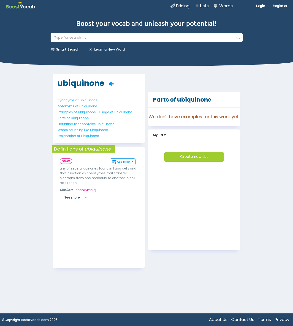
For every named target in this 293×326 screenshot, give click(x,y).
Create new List (194, 156)
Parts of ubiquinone (73, 118)
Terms (264, 319)
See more (72, 197)
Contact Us (242, 319)
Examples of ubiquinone (77, 112)
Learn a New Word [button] (109, 49)
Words (226, 6)
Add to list (124, 162)
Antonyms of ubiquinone (77, 106)
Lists (204, 6)
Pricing (183, 6)
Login (260, 5)
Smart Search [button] (67, 49)
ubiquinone (80, 83)
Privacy (282, 319)
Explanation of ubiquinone (78, 136)
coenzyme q (86, 190)
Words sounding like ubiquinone (83, 130)
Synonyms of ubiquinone (78, 100)
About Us (218, 319)
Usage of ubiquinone (115, 112)
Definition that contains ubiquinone (86, 124)
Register (280, 5)
